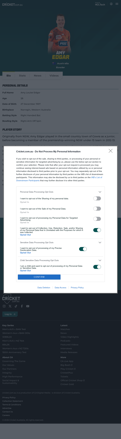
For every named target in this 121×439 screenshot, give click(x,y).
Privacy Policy (77, 287)
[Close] (111, 152)
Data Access (60, 287)
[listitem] (60, 191)
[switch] (97, 198)
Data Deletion (43, 287)
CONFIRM (39, 277)
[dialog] (60, 219)
